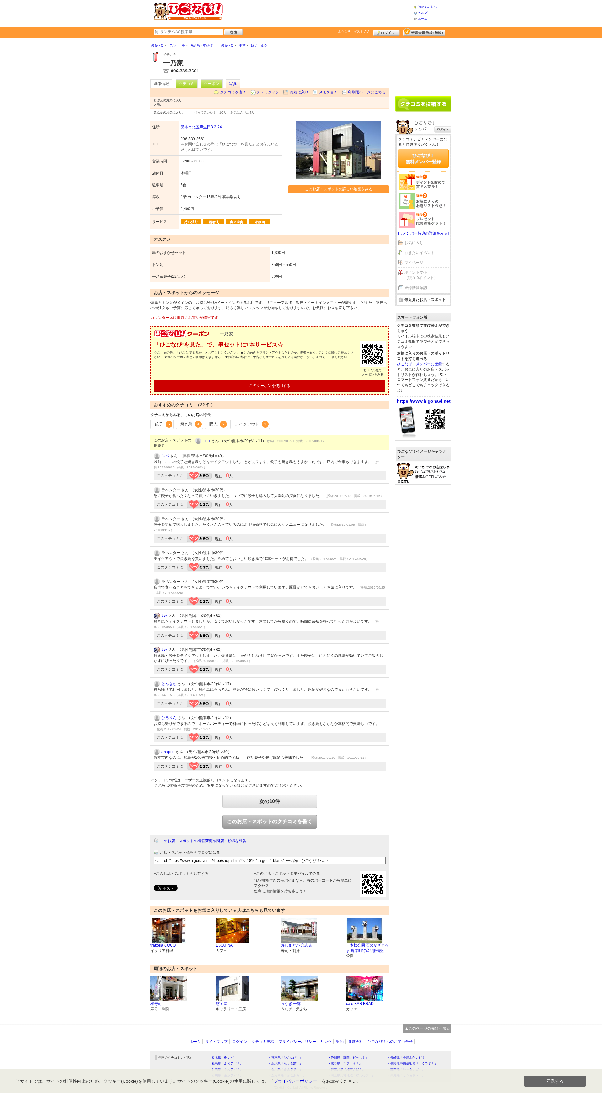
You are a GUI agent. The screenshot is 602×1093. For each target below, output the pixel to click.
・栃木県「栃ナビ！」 (224, 1057)
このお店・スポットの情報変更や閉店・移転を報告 (203, 841)
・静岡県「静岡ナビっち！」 (348, 1057)
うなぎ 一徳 (291, 1003)
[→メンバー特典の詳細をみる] (423, 233)
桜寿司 (156, 1003)
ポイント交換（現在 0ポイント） (421, 275)
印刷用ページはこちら (367, 92)
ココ (206, 441)
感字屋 (221, 1003)
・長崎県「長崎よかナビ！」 (407, 1057)
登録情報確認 (415, 288)
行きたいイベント (419, 253)
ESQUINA (224, 945)
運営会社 (355, 1041)
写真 (233, 84)
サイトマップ (216, 1041)
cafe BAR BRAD (360, 1003)
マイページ (413, 263)
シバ (165, 456)
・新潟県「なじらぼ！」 (285, 1063)
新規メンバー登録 (424, 32)
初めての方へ (427, 6)
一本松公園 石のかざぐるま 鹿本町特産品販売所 (367, 948)
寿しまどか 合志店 (296, 945)
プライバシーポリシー (297, 1041)
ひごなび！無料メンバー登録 (423, 158)
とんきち (169, 684)
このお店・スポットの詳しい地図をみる (338, 189)
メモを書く (328, 92)
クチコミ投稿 (262, 1041)
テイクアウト (250, 424)
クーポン (211, 84)
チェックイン (268, 92)
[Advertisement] (318, 12)
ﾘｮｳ (164, 616)
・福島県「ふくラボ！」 (226, 1063)
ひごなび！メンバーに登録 (419, 364)
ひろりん (169, 717)
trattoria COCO (163, 945)
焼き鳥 (189, 424)
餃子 (162, 424)
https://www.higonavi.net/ (424, 401)
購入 (216, 424)
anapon (168, 752)
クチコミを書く (233, 92)
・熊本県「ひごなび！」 (285, 1057)
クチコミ (186, 84)
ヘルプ (422, 12)
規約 (340, 1041)
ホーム (422, 18)
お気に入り (299, 92)
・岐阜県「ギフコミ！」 (345, 1063)
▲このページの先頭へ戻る (427, 1028)
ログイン (386, 32)
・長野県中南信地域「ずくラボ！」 (412, 1063)
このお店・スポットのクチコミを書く (269, 821)
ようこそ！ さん (354, 31)
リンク (326, 1041)
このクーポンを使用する (269, 385)
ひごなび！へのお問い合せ (390, 1041)
